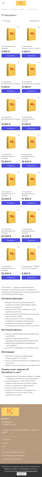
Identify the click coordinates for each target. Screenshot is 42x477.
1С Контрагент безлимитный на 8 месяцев (8, 194)
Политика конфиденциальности (13, 452)
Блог (4, 446)
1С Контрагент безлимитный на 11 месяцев (28, 231)
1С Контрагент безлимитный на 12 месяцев (8, 268)
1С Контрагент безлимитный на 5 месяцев (28, 119)
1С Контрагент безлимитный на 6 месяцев (8, 156)
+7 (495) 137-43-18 (8, 424)
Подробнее (11, 56)
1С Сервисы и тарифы (17, 9)
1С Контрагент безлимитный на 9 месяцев (28, 194)
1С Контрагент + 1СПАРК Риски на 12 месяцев (30, 267)
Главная (4, 9)
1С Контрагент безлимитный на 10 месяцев (8, 231)
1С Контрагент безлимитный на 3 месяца (31, 83)
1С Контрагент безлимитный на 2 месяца (10, 83)
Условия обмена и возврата (12, 459)
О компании (6, 439)
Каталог (5, 443)
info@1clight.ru (7, 422)
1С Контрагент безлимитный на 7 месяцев (28, 156)
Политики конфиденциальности (26, 471)
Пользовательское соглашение (13, 455)
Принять (22, 474)
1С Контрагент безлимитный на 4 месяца (10, 118)
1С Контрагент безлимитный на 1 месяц (30, 47)
